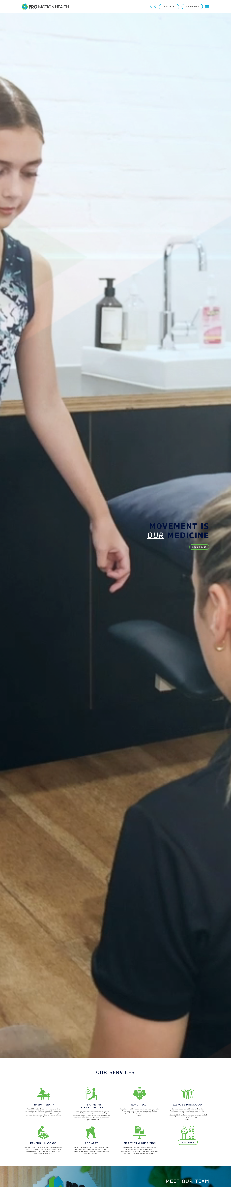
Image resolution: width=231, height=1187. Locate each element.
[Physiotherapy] (43, 1093)
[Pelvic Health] (139, 1093)
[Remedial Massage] (43, 1132)
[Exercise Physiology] (187, 1093)
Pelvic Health (140, 1104)
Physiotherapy (43, 1104)
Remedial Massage (43, 1143)
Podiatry (91, 1143)
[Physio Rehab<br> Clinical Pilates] (91, 1093)
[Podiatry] (91, 1132)
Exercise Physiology (188, 1104)
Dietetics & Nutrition (139, 1143)
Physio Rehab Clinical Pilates (91, 1106)
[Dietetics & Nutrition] (139, 1132)
